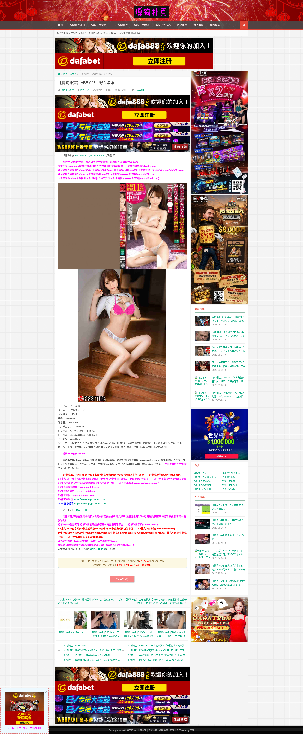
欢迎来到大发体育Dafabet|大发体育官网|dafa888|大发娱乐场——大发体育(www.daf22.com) (106, 174)
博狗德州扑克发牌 (231, 472)
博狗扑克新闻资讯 (202, 484)
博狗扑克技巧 (163, 25)
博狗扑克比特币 (230, 484)
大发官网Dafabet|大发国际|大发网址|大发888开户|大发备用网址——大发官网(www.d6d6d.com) (108, 178)
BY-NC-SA (144, 560)
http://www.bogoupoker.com (89, 155)
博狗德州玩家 (228, 476)
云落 (192, 730)
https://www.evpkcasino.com (89, 499)
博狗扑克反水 (69, 73)
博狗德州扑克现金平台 (205, 476)
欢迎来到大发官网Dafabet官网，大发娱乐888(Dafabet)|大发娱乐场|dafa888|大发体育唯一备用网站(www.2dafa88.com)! (121, 170)
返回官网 (198, 25)
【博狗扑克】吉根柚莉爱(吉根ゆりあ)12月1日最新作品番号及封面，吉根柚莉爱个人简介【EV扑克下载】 (156, 601)
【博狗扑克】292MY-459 (73, 645)
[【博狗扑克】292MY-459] (72, 619)
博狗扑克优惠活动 (202, 480)
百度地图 (152, 730)
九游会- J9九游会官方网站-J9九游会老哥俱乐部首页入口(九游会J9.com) (101, 162)
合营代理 (142, 730)
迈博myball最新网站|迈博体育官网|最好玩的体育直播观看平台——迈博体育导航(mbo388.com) (108, 524)
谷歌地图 (163, 730)
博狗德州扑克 (200, 472)
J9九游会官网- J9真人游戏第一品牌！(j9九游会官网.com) (88, 541)
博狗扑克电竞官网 (202, 488)
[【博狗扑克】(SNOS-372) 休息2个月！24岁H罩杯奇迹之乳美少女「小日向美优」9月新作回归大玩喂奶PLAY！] (138, 619)
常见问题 (182, 25)
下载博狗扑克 (120, 25)
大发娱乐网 (82, 509)
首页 (60, 25)
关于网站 (131, 730)
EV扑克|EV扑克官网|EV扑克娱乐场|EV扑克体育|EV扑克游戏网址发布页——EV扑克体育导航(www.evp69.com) (116, 528)
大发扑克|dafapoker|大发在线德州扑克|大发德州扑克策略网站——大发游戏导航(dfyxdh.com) (107, 166)
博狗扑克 (84, 89)
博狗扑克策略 (228, 488)
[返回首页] (59, 73)
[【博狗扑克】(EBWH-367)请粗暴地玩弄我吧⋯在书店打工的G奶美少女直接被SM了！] (171, 619)
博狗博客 (215, 25)
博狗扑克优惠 (98, 25)
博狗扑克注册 (77, 25)
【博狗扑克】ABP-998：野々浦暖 (86, 82)
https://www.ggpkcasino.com (90, 503)
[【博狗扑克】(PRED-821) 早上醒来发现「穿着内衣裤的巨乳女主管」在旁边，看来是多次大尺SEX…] (105, 619)
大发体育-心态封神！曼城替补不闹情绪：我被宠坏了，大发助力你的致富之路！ (90, 601)
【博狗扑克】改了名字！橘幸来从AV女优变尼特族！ (87, 654)
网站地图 (174, 730)
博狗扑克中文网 (97, 549)
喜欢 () (124, 579)
